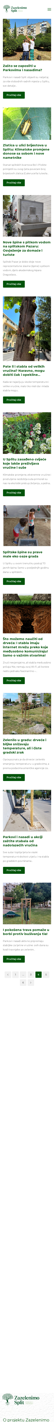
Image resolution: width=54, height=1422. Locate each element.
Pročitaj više (14, 95)
